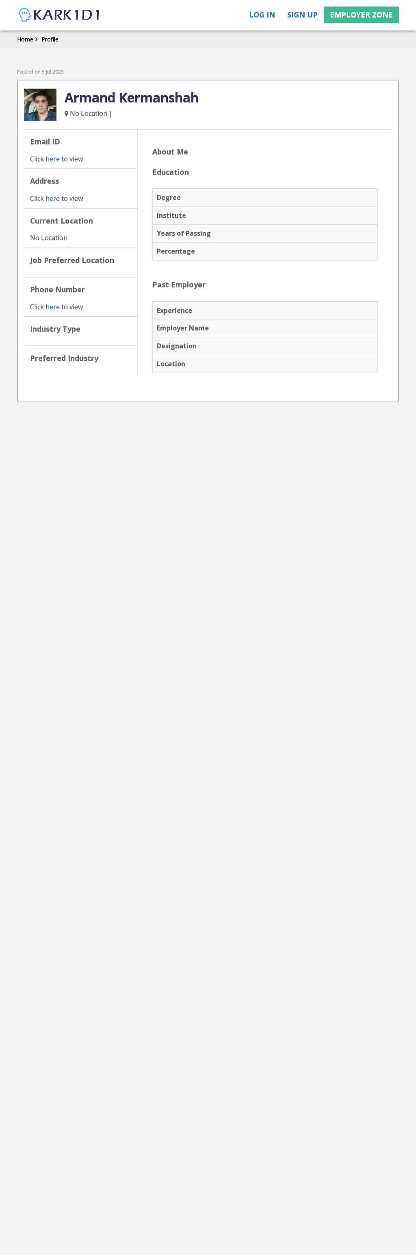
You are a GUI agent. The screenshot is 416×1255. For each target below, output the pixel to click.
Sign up (302, 15)
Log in (262, 15)
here (53, 158)
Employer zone (361, 15)
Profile (49, 39)
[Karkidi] (59, 15)
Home (25, 39)
